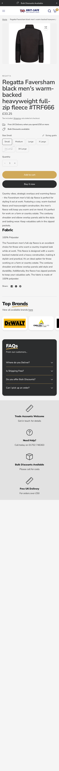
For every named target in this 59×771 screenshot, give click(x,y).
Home (4, 19)
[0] (54, 11)
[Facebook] (12, 286)
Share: (5, 286)
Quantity (6, 156)
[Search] (49, 11)
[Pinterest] (20, 286)
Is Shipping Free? (15, 370)
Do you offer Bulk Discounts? (20, 379)
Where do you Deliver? (18, 362)
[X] (16, 286)
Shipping (17, 118)
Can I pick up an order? (17, 387)
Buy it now (29, 184)
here (30, 309)
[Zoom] (46, 27)
